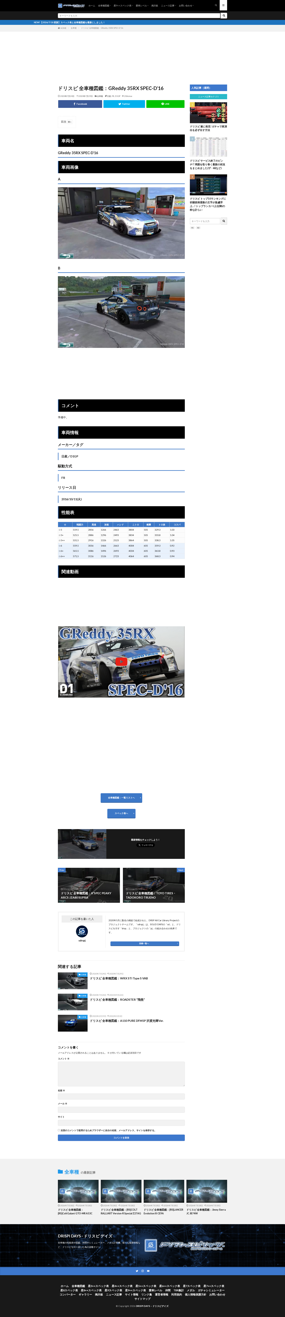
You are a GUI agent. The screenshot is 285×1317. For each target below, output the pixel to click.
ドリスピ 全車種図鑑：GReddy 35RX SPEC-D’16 (102, 28)
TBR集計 (179, 1290)
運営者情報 (161, 1294)
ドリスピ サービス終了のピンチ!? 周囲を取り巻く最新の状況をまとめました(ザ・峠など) (207, 164)
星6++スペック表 (169, 1286)
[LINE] (165, 104)
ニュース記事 (167, 5)
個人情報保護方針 (195, 1294)
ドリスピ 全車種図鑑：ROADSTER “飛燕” (117, 999)
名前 (61, 1090)
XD (198, 228)
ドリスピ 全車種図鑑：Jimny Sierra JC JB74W (206, 1211)
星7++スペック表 (214, 1286)
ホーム (91, 5)
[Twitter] (124, 104)
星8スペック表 (69, 1290)
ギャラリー (85, 1294)
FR (113, 96)
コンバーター (68, 1294)
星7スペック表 (192, 1286)
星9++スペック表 (122, 5)
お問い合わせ (185, 5)
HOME (63, 28)
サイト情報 (131, 1294)
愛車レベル (141, 5)
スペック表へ (121, 813)
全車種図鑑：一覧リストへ (121, 797)
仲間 (168, 1290)
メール (62, 1103)
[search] (224, 15)
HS (192, 228)
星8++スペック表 (91, 1290)
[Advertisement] (142, 55)
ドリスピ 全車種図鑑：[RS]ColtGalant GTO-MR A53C (75, 1211)
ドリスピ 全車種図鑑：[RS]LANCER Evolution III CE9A (163, 1211)
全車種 (74, 28)
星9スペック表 (113, 1290)
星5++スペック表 (146, 1286)
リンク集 (146, 1294)
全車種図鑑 (103, 5)
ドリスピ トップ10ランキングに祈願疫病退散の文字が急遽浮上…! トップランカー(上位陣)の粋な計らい (208, 204)
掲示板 (154, 5)
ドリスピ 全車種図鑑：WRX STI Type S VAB (119, 978)
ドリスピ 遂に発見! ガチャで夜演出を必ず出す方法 (208, 128)
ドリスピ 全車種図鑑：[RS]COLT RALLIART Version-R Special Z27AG (121, 1211)
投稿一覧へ (144, 943)
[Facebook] (80, 104)
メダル (191, 1290)
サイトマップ (142, 1298)
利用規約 (176, 1294)
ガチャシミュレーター (211, 1290)
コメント (63, 1058)
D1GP (117, 96)
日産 (109, 96)
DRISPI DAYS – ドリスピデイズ (152, 1306)
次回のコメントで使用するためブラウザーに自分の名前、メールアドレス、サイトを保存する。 (108, 1130)
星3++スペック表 (98, 1286)
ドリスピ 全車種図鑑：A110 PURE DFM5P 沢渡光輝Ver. (127, 1020)
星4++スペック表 (122, 1286)
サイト (61, 1117)
